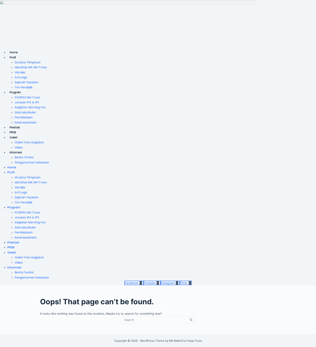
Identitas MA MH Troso (31, 67)
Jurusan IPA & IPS (27, 102)
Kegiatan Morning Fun (30, 107)
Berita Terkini (24, 157)
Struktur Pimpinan (27, 62)
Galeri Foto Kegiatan (29, 142)
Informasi (16, 152)
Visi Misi (20, 72)
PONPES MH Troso (27, 97)
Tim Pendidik (24, 87)
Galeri (13, 137)
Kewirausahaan (26, 122)
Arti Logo (21, 77)
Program (15, 92)
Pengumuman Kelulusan (32, 162)
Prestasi (15, 127)
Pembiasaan (24, 117)
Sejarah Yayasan (26, 82)
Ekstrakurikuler (25, 112)
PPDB (13, 132)
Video (19, 147)
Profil (13, 57)
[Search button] (190, 319)
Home (14, 52)
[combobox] (154, 319)
